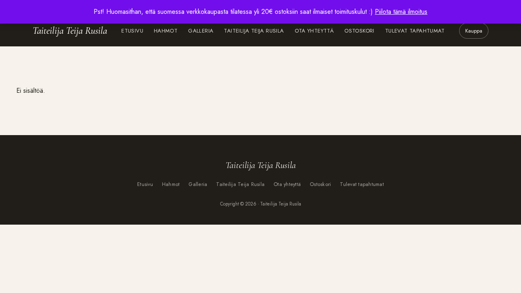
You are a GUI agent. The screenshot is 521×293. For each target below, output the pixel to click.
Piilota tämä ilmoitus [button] (401, 11)
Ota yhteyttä (314, 31)
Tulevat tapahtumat (415, 31)
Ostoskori (359, 31)
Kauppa (473, 31)
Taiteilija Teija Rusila (70, 31)
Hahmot (165, 31)
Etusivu (132, 31)
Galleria (200, 31)
